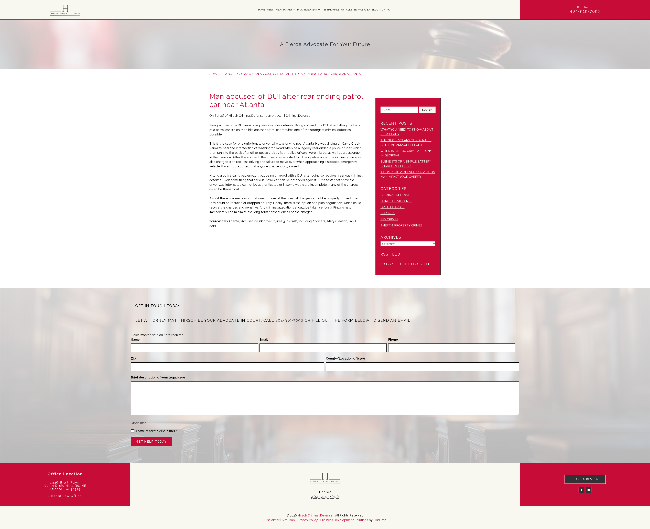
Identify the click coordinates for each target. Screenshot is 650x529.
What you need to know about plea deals (407, 132)
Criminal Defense (298, 115)
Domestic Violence (396, 201)
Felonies (388, 213)
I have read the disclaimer (156, 431)
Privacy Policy (307, 520)
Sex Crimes (389, 219)
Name (135, 339)
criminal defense (337, 130)
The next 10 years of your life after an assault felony (406, 142)
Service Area (362, 9)
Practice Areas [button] (307, 9)
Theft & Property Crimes (401, 225)
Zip (133, 358)
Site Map (288, 520)
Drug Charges (393, 207)
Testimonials (330, 9)
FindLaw (379, 520)
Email (264, 339)
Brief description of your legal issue (158, 377)
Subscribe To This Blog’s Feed (405, 264)
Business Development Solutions (344, 520)
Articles (346, 9)
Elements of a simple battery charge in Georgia (406, 164)
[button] (646, 504)
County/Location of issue (345, 358)
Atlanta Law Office (65, 496)
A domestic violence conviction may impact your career (408, 174)
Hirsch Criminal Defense (246, 115)
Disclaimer (138, 423)
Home (261, 9)
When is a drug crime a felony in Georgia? (406, 153)
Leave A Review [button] (585, 479)
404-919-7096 (585, 11)
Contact (386, 9)
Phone (393, 339)
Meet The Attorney (279, 9)
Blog (375, 9)
